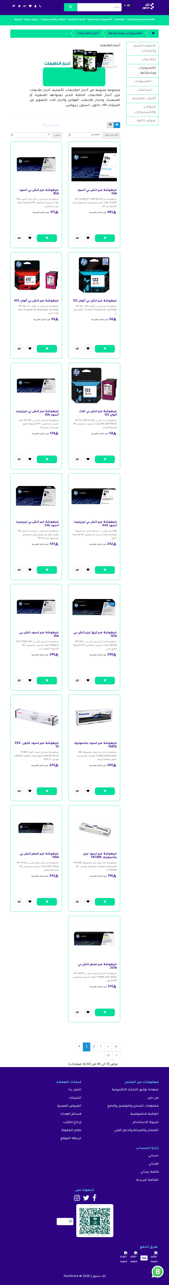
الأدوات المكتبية (76, 19)
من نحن (153, 1098)
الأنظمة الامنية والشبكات (141, 19)
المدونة (18, 19)
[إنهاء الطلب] (13, 6)
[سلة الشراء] (19, 6)
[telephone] (40, 6)
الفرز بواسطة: (111, 135)
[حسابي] (35, 6)
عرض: (57, 135)
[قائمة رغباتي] (30, 6)
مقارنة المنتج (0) (51, 125)
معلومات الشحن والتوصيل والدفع (133, 1106)
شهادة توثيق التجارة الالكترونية (135, 1090)
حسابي (153, 1156)
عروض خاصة (31, 19)
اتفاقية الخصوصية (144, 1114)
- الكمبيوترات (145, 81)
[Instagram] (77, 1200)
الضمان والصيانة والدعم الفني (136, 1130)
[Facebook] (94, 1200)
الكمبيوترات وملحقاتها (99, 19)
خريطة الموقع (70, 1138)
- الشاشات (146, 90)
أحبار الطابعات (88, 33)
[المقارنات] (24, 6)
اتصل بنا (74, 1090)
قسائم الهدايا (71, 1114)
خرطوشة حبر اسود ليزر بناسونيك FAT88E (100, 855)
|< (115, 1047)
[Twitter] (86, 1200)
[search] (70, 7)
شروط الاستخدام (146, 1122)
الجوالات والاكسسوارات (53, 19)
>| (108, 1055)
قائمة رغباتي (150, 1172)
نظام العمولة (71, 1130)
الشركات (75, 1098)
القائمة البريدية (147, 1180)
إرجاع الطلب (72, 1122)
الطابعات (119, 19)
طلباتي (154, 1164)
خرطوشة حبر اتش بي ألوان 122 (95, 301)
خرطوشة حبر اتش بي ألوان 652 (36, 301)
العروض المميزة (69, 1106)
